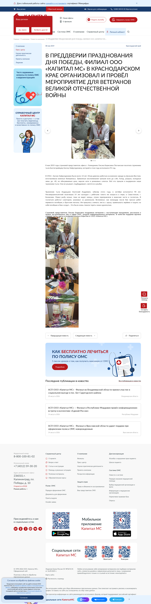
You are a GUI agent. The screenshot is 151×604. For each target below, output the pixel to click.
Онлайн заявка (51, 502)
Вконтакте (107, 559)
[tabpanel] (93, 131)
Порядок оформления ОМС (55, 490)
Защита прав (82, 482)
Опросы (112, 500)
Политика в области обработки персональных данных (25, 576)
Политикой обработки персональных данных (29, 592)
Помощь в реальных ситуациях (60, 470)
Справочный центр (95, 31)
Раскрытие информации (86, 474)
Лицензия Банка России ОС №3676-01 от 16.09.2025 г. (59, 570)
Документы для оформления (56, 494)
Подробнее (60, 367)
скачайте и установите (56, 3)
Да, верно (23, 30)
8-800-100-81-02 (24, 456)
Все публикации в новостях (130, 381)
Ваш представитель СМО (86, 490)
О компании (78, 31)
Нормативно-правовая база (119, 497)
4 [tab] (45, 160)
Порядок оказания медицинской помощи (120, 480)
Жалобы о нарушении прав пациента (122, 458)
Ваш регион (21, 9)
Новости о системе (116, 475)
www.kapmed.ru (120, 573)
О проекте (52, 458)
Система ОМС (64, 31)
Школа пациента (115, 462)
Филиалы (80, 458)
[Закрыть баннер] (136, 3)
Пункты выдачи (51, 498)
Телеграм (124, 559)
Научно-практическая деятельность (23, 54)
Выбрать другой (40, 30)
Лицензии (19, 62)
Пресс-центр (20, 50)
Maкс (91, 559)
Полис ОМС (50, 486)
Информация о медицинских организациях (119, 492)
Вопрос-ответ (53, 462)
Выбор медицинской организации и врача (122, 486)
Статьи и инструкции (56, 466)
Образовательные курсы (57, 478)
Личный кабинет (117, 32)
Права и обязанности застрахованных (90, 486)
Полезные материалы (56, 474)
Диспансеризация (116, 454)
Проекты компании (23, 59)
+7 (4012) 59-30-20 (25, 466)
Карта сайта (50, 575)
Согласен (24, 597)
